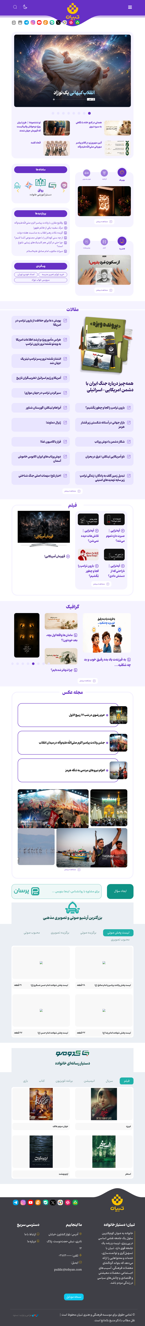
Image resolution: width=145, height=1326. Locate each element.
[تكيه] (17, 185)
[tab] (122, 176)
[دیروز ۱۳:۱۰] (117, 128)
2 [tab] (84, 113)
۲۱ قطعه (18, 985)
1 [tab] (89, 113)
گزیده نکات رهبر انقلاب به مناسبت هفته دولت (40, 233)
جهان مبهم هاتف (60, 1126)
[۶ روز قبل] (88, 519)
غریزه (128, 1126)
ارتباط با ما (30, 1234)
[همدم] (64, 185)
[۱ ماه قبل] (104, 270)
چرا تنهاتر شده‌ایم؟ (62, 670)
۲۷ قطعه (18, 1033)
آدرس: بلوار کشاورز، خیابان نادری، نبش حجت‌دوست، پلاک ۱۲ (64, 1241)
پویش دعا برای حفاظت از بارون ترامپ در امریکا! (38, 322)
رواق (41, 190)
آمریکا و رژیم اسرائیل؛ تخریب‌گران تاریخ (38, 378)
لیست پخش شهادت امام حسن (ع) (53, 1033)
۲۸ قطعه (81, 985)
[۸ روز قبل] (88, 554)
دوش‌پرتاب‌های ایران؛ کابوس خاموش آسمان (39, 458)
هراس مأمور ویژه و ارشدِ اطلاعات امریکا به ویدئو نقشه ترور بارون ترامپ (38, 341)
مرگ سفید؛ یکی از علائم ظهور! (48, 228)
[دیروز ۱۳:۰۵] (118, 743)
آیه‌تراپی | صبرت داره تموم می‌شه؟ (115, 535)
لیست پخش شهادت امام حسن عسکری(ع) (49, 985)
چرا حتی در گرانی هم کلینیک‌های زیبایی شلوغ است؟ (40, 244)
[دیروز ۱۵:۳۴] (118, 715)
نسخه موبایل (73, 1297)
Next (17, 71)
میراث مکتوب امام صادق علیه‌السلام (45, 251)
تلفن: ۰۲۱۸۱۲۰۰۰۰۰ (68, 1255)
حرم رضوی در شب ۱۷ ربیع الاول (87, 715)
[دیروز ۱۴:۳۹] (117, 148)
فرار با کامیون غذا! (50, 441)
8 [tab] (53, 113)
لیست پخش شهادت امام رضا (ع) (116, 1033)
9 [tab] (7, 663)
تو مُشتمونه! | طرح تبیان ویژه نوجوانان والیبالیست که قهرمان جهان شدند (29, 127)
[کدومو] (52, 185)
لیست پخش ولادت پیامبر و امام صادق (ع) (113, 985)
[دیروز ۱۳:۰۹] (56, 128)
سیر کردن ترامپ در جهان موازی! (42, 392)
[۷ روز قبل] (114, 554)
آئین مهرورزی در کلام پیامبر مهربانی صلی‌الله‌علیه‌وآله (89, 145)
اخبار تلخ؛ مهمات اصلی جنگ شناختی (40, 475)
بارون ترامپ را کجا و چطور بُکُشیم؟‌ (105, 407)
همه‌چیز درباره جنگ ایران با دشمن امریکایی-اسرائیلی (110, 387)
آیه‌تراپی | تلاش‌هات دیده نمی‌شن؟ (90, 535)
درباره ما (31, 1241)
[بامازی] (29, 185)
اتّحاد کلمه (36, 143)
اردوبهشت (63, 1174)
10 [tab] (2, 663)
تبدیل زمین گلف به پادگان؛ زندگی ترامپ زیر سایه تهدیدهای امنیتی (102, 478)
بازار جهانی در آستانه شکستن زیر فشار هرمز (103, 424)
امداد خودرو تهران (26, 274)
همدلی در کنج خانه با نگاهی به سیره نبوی (89, 125)
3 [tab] (79, 113)
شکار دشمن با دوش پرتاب (110, 441)
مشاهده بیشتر (102, 221)
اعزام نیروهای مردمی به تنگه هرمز (85, 770)
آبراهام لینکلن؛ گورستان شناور (43, 407)
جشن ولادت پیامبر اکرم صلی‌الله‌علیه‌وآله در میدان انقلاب (72, 742)
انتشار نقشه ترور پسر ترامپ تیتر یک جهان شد (41, 361)
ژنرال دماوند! (53, 422)
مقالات (72, 309)
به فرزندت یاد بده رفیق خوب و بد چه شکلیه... (107, 662)
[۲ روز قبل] (72, 71)
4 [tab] (73, 113)
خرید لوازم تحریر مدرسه (53, 274)
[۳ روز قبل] (26, 635)
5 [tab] (68, 113)
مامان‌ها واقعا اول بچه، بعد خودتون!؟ (61, 638)
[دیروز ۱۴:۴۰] (56, 148)
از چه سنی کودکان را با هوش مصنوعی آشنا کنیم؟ (38, 238)
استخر (128, 1174)
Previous (127, 71)
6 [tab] (63, 113)
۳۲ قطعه (81, 1033)
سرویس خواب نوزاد (41, 280)
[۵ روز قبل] (114, 519)
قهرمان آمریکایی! (54, 556)
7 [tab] (58, 113)
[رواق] (40, 182)
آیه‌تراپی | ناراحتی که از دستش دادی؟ (116, 571)
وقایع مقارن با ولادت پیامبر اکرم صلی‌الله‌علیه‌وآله (38, 223)
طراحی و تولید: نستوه (22, 1315)
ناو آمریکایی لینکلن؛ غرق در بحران (105, 456)
